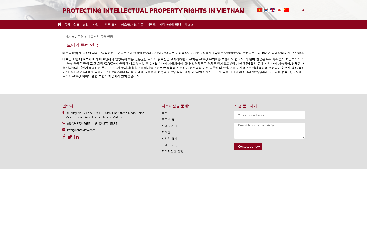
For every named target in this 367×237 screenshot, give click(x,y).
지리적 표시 (110, 24)
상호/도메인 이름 (132, 24)
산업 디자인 (91, 24)
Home (70, 36)
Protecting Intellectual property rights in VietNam (153, 10)
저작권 (151, 24)
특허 (67, 24)
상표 (76, 24)
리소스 (188, 24)
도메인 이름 (169, 145)
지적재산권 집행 (170, 24)
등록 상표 (168, 119)
